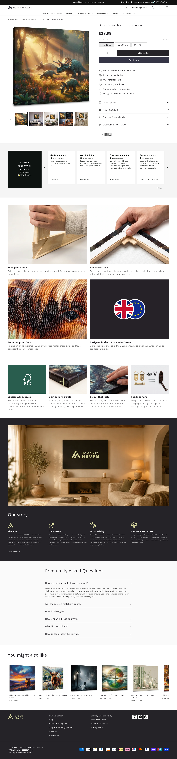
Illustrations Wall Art (29, 19)
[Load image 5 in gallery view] (81, 119)
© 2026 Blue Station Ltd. (17, 747)
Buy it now (134, 60)
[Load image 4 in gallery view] (66, 119)
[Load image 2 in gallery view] (36, 119)
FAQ (51, 720)
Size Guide (165, 40)
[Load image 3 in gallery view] (51, 119)
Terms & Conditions (99, 723)
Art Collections (13, 19)
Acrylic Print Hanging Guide (61, 727)
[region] (106, 167)
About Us (53, 731)
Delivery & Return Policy (101, 716)
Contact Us (54, 735)
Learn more (13, 552)
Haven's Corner (56, 716)
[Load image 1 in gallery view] (21, 119)
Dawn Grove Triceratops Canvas (51, 19)
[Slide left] (10, 119)
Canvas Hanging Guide (59, 723)
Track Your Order (98, 720)
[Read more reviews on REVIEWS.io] (24, 175)
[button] (152, 7)
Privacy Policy (97, 727)
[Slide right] (91, 119)
